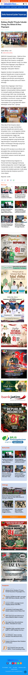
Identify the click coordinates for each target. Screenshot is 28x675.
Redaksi (2, 29)
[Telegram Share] (11, 180)
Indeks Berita (14, 669)
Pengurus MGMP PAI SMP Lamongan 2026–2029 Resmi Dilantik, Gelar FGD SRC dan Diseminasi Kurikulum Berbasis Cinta (16, 597)
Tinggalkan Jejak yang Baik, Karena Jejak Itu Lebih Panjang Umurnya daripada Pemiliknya (15, 629)
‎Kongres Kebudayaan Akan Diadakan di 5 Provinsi (16, 642)
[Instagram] (15, 663)
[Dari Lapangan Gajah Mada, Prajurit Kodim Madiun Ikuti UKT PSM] (20, 504)
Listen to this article (7, 52)
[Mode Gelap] (24, 4)
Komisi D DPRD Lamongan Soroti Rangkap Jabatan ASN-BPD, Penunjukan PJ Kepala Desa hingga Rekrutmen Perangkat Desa (15, 603)
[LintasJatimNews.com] (11, 4)
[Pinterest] (13, 663)
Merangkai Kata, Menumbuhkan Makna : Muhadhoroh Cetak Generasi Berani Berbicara (14, 622)
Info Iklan (15, 667)
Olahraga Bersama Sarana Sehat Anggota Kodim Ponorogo (7, 511)
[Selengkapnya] (25, 448)
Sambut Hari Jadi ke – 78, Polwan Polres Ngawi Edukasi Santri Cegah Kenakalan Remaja (7, 211)
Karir (10, 667)
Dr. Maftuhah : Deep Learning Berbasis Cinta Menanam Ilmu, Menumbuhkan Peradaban (14, 635)
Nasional (7, 19)
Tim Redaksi (5, 667)
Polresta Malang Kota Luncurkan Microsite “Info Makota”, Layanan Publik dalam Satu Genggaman (7, 225)
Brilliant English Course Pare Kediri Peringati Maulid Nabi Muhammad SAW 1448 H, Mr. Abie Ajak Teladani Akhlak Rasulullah (21, 225)
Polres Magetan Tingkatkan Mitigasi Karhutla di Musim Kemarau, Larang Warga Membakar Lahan (20, 211)
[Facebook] (7, 663)
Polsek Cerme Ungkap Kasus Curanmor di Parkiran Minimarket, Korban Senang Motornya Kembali (7, 196)
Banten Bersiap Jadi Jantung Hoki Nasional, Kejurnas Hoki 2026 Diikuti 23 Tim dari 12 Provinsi (13, 497)
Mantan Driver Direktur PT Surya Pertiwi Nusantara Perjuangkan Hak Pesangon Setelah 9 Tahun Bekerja (15, 591)
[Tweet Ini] (5, 180)
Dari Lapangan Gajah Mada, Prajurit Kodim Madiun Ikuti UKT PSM (20, 511)
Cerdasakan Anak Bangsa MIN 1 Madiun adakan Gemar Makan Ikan (15, 610)
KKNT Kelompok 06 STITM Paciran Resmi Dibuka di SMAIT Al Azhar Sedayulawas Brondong (15, 616)
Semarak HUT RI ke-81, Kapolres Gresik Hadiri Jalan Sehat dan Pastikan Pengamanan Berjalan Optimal (20, 196)
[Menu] (2, 4)
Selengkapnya (13, 517)
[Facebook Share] (2, 180)
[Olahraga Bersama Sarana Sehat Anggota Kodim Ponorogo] (7, 504)
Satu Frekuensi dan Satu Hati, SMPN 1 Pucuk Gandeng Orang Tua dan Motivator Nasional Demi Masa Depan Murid (16, 648)
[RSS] (21, 663)
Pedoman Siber (22, 667)
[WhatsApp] (18, 663)
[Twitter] (10, 663)
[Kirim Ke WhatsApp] (14, 180)
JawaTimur (3, 19)
